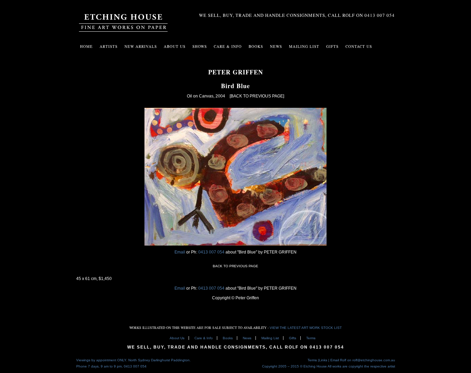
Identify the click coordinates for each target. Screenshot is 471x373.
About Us (175, 46)
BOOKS (256, 46)
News (276, 46)
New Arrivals (140, 46)
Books (228, 338)
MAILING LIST (304, 46)
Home (86, 46)
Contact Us (358, 46)
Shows (199, 46)
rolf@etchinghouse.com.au (373, 360)
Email (179, 252)
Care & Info (203, 338)
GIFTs (332, 46)
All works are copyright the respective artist (361, 366)
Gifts (292, 338)
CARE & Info (228, 46)
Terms (310, 338)
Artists (109, 46)
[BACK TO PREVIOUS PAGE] (257, 96)
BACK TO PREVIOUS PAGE (235, 266)
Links (323, 360)
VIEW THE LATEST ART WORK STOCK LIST (306, 328)
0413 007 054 (212, 252)
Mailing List (270, 338)
